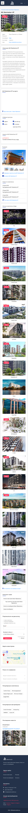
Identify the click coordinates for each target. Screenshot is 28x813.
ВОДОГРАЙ (6, 696)
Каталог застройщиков (8, 777)
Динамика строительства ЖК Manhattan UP (14, 173)
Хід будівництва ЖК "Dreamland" (11, 728)
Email (5, 626)
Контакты (17, 777)
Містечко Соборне (18, 693)
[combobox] (14, 675)
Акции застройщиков (8, 609)
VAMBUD (6, 712)
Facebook (8, 803)
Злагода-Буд (16, 709)
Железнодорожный (16, 690)
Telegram (13, 803)
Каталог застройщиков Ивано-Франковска (13, 606)
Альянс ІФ (12, 712)
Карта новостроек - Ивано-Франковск (12, 111)
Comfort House (7, 690)
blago (10, 38)
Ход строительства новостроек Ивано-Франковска (14, 602)
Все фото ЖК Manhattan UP (10, 176)
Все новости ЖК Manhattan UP (11, 200)
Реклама (17, 774)
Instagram (17, 803)
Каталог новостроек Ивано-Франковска (12, 598)
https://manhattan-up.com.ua (15, 42)
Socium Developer (7, 709)
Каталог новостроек (7, 774)
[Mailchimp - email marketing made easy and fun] (22, 638)
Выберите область (8, 632)
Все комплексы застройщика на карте (12, 588)
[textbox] (14, 675)
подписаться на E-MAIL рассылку (11, 800)
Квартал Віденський (8, 693)
